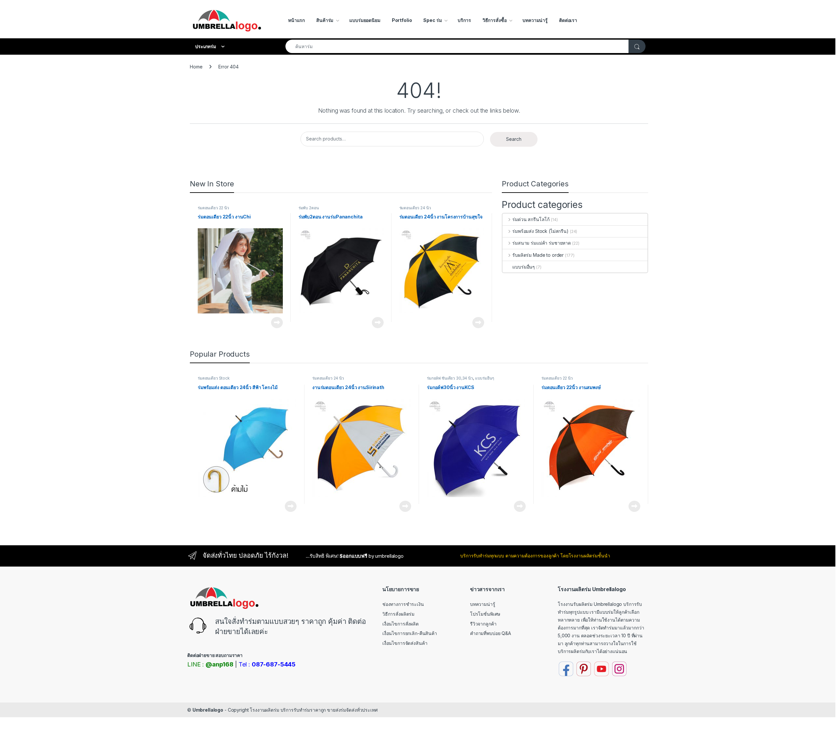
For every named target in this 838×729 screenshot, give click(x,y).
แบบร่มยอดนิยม (364, 20)
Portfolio (402, 20)
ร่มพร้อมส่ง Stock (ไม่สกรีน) (540, 231)
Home (196, 66)
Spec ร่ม (432, 20)
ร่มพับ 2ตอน (309, 207)
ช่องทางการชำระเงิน (403, 604)
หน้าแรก (296, 20)
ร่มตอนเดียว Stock (214, 378)
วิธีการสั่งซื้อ (495, 20)
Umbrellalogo (207, 710)
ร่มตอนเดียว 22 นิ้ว (213, 207)
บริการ (464, 20)
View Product (274, 322)
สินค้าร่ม (324, 20)
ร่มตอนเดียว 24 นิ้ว (415, 207)
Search (513, 139)
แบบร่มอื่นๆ (523, 267)
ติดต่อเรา (568, 20)
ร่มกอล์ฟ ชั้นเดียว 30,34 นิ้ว (450, 378)
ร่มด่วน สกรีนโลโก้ (531, 219)
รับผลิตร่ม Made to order (538, 255)
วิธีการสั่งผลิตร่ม (398, 614)
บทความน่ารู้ (535, 20)
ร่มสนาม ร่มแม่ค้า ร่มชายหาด (541, 243)
